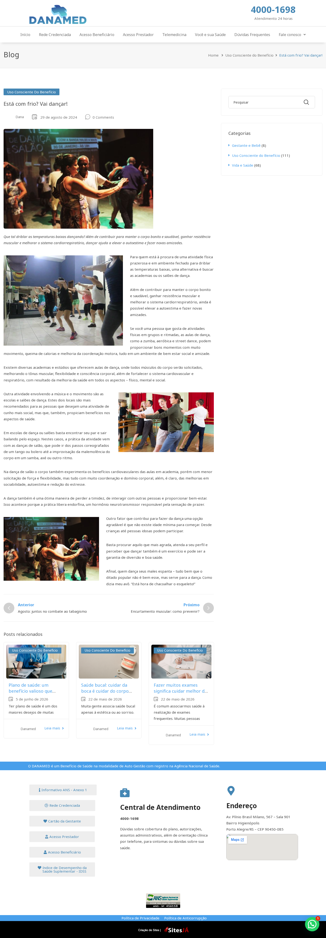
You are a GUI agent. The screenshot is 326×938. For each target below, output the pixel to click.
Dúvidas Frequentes (252, 34)
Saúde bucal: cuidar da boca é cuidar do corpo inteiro (105, 691)
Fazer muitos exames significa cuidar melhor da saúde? (180, 691)
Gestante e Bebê (246, 145)
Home (213, 55)
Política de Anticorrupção (185, 918)
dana (20, 117)
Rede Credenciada (55, 34)
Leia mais (52, 728)
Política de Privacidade (140, 918)
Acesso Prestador (138, 34)
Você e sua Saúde (210, 34)
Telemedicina (174, 34)
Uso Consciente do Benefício (249, 55)
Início (25, 34)
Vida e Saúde (242, 165)
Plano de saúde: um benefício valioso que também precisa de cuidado (30, 694)
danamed (28, 729)
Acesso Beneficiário (96, 34)
